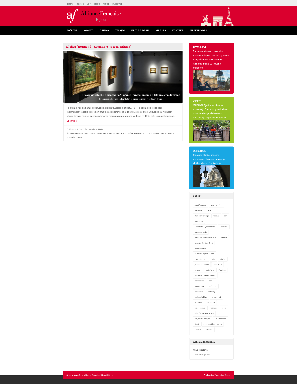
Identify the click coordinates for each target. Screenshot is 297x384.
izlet (124, 133)
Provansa (198, 303)
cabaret (210, 210)
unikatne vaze (220, 319)
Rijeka (97, 3)
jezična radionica (202, 265)
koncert (198, 270)
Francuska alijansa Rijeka (205, 227)
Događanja (92, 129)
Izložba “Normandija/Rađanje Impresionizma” (98, 46)
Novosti (88, 30)
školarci (209, 330)
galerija (224, 238)
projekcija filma (201, 297)
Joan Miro (138, 133)
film (225, 216)
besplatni (198, 210)
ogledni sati (199, 286)
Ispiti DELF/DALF (140, 30)
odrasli (211, 281)
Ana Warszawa (200, 205)
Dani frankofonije (202, 216)
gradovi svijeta (200, 248)
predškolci (199, 292)
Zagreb (80, 3)
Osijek (106, 3)
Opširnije (71, 120)
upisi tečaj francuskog (212, 324)
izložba (130, 133)
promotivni (216, 297)
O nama (104, 30)
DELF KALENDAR (198, 30)
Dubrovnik (117, 3)
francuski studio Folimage (205, 238)
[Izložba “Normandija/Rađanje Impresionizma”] (123, 77)
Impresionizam (115, 133)
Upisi (197, 324)
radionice (211, 303)
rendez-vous (200, 308)
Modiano (222, 270)
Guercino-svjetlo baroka (98, 133)
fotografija (199, 221)
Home (70, 3)
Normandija (169, 133)
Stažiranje (213, 308)
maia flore (210, 270)
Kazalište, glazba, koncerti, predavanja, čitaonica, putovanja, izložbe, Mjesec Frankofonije (209, 157)
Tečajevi (120, 30)
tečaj (224, 308)
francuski (224, 227)
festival (216, 216)
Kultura (161, 30)
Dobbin (227, 375)
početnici (213, 286)
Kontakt (177, 30)
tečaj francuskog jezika (204, 313)
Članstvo (198, 330)
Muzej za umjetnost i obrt (153, 133)
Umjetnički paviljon (74, 137)
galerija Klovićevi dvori (79, 133)
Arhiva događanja (200, 350)
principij (211, 292)
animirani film (216, 205)
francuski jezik (201, 232)
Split (89, 3)
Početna (72, 30)
